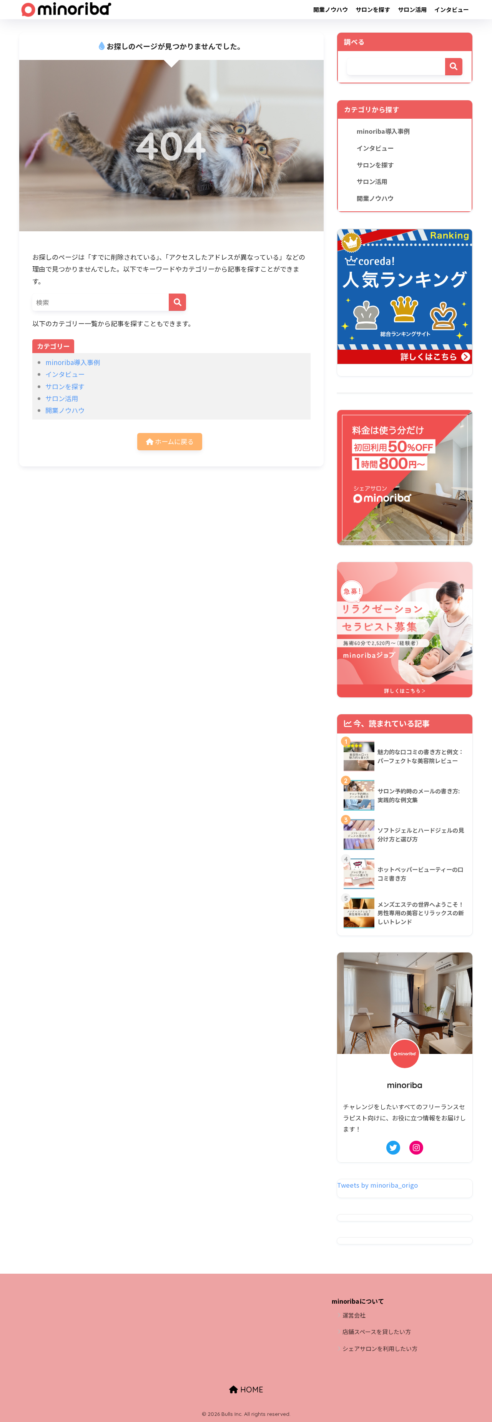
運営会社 (354, 1315)
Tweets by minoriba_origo (377, 1185)
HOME (250, 1389)
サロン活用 (412, 9)
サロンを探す (373, 9)
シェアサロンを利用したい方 (379, 1348)
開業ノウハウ (330, 9)
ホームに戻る (173, 441)
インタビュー (451, 9)
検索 (453, 66)
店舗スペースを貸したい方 (376, 1331)
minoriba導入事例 (72, 362)
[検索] (177, 302)
